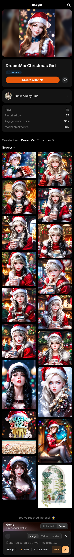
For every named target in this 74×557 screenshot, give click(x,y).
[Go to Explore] (37, 5)
